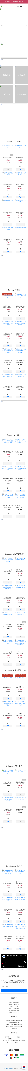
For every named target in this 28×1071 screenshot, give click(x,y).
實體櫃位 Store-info (14, 1004)
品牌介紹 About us (14, 1002)
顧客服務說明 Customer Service (14, 1026)
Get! (14, 991)
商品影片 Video (14, 1006)
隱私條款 (6, 1068)
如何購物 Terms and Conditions (14, 1020)
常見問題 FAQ (14, 1028)
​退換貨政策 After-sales (14, 1022)
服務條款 (11, 1068)
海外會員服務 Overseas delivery (14, 1024)
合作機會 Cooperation (14, 1010)
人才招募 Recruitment (14, 1012)
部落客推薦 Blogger (14, 1008)
